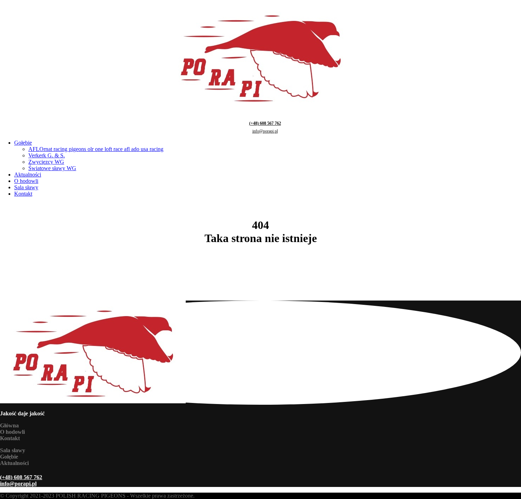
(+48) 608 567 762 (265, 123)
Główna (9, 425)
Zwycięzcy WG (46, 162)
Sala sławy (26, 187)
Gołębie (23, 143)
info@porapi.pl (265, 131)
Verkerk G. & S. (46, 155)
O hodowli (26, 181)
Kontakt (23, 194)
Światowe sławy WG (52, 168)
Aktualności (27, 175)
